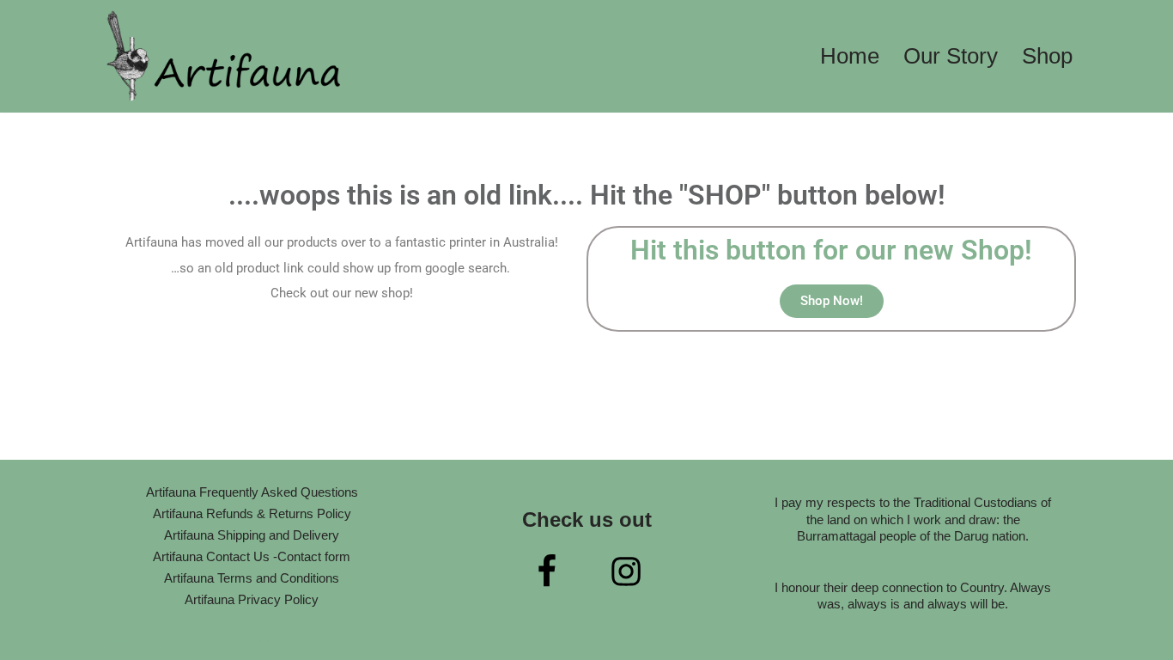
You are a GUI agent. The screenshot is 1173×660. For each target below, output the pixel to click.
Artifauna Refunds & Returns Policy (252, 513)
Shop (1047, 56)
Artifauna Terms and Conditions (251, 578)
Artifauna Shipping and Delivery (251, 535)
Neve (112, 641)
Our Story (950, 56)
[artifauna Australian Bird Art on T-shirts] (226, 56)
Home (849, 56)
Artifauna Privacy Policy (252, 599)
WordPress (239, 641)
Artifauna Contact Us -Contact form (251, 556)
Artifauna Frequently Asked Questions (252, 492)
